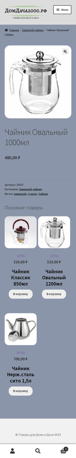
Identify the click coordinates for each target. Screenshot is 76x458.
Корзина (58, 448)
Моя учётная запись (12, 451)
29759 (20, 367)
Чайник (43, 194)
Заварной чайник (33, 30)
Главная (14, 30)
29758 (54, 270)
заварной (20, 194)
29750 (20, 270)
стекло (32, 194)
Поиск (38, 451)
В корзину (20, 294)
